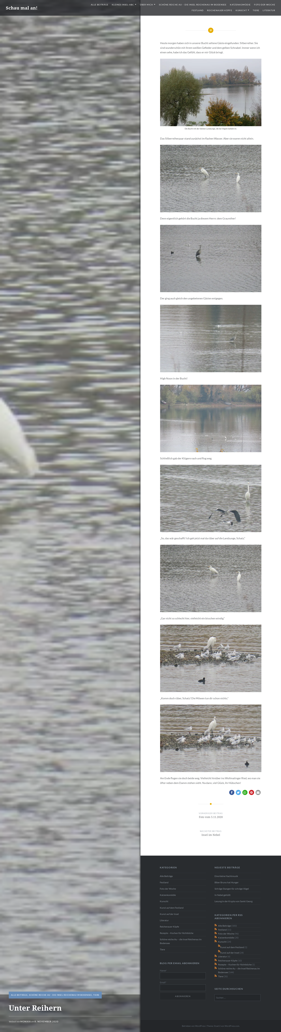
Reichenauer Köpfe (219, 10)
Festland (198, 10)
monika (25, 1021)
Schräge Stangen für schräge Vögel (232, 888)
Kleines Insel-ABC (123, 4)
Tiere (256, 10)
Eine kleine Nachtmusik (226, 876)
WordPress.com (232, 1026)
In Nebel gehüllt (223, 895)
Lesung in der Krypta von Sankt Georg (233, 901)
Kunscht (241, 10)
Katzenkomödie (240, 4)
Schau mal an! (21, 8)
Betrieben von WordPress (193, 1026)
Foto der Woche (264, 4)
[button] (231, 792)
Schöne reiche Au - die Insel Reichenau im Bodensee (60, 995)
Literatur (269, 10)
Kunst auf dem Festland (172, 907)
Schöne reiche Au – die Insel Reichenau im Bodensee (192, 4)
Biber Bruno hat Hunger (227, 882)
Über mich (146, 4)
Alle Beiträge (99, 4)
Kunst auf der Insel (169, 914)
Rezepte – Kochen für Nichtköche (176, 933)
